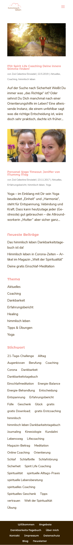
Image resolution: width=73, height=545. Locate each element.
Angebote (45, 524)
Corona (12, 370)
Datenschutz (51, 535)
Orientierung (42, 452)
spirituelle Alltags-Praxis (43, 473)
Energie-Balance (49, 384)
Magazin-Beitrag (18, 445)
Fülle (10, 404)
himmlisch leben (26, 79)
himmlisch (14, 418)
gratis (50, 404)
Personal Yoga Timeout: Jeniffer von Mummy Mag (33, 173)
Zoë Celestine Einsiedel (24, 74)
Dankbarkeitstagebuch (22, 377)
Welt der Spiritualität (38, 501)
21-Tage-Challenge (20, 356)
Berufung (35, 363)
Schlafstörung (48, 459)
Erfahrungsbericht (16, 185)
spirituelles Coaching (21, 487)
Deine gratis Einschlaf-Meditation (30, 266)
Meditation (41, 445)
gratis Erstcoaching (48, 411)
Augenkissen (16, 363)
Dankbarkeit (16, 300)
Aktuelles (55, 74)
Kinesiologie (33, 432)
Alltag (42, 356)
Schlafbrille (27, 459)
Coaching (12, 79)
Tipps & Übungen (19, 328)
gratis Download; (19, 411)
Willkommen (26, 524)
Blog (25, 541)
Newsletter (40, 541)
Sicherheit (14, 466)
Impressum (31, 535)
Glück (39, 404)
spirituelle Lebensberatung (25, 480)
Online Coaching (18, 452)
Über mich (52, 530)
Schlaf (11, 459)
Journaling (14, 432)
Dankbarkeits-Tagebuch (25, 530)
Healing (12, 314)
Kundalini (51, 432)
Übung (11, 508)
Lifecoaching (35, 439)
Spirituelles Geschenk (21, 494)
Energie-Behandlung (21, 390)
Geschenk (24, 404)
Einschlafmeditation (20, 384)
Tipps (44, 494)
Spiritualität (15, 473)
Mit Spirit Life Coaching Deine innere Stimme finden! (34, 67)
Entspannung (16, 397)
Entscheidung (48, 390)
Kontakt (15, 535)
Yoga (48, 185)
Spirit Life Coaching (38, 466)
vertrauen (13, 501)
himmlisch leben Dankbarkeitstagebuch (33, 425)
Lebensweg (15, 439)
